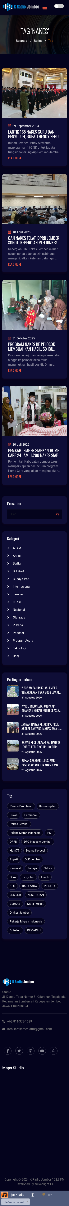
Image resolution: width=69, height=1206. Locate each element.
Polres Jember (19, 824)
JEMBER (15, 895)
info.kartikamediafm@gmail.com (29, 1029)
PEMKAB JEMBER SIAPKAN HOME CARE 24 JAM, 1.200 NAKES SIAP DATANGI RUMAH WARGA (33, 455)
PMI (49, 833)
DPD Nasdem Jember (37, 841)
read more (14, 158)
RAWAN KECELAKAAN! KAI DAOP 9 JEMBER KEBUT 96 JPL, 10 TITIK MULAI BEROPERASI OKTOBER (40, 746)
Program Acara (23, 640)
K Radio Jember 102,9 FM (47, 1179)
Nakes (48, 868)
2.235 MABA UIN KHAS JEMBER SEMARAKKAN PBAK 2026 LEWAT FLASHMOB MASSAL (40, 692)
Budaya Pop (21, 579)
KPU (12, 886)
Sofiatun (15, 930)
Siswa (13, 815)
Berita (38, 41)
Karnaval (15, 868)
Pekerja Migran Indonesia (26, 921)
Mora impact (35, 904)
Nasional (19, 610)
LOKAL (17, 602)
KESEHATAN (36, 895)
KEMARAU (34, 930)
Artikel (17, 556)
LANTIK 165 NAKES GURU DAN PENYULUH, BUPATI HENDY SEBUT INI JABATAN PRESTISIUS (34, 136)
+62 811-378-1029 (19, 1021)
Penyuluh (28, 877)
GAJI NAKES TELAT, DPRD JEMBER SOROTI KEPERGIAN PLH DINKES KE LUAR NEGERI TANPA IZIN (33, 242)
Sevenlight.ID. (44, 1184)
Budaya (32, 868)
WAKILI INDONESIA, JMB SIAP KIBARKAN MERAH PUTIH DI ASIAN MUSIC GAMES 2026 (41, 710)
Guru (13, 877)
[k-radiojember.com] (20, 7)
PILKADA (49, 886)
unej (16, 656)
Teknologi (19, 648)
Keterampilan (47, 806)
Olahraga (19, 617)
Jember (18, 594)
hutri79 (14, 850)
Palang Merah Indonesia (25, 833)
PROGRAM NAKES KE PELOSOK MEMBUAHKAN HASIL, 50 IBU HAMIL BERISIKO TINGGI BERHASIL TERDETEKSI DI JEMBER (34, 351)
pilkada (18, 625)
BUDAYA (18, 571)
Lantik (45, 877)
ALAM (17, 548)
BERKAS (15, 904)
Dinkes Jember (19, 912)
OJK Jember (32, 859)
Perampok (30, 815)
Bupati (14, 859)
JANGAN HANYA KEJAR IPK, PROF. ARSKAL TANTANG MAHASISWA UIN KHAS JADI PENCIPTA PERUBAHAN (41, 728)
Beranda (21, 41)
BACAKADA (29, 886)
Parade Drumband (21, 806)
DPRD (13, 841)
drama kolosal (35, 850)
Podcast (18, 633)
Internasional (21, 586)
